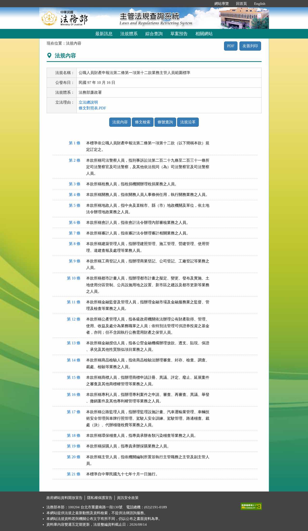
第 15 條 (73, 377)
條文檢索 (142, 122)
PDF (230, 46)
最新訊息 (104, 33)
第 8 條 (74, 244)
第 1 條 (74, 143)
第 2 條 (74, 160)
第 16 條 (73, 394)
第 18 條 (73, 435)
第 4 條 (74, 194)
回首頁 (241, 4)
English (259, 4)
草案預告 (179, 33)
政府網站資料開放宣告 (64, 498)
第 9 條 (74, 261)
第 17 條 (73, 412)
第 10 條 (73, 278)
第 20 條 (73, 457)
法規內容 (120, 122)
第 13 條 (73, 343)
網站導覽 (221, 4)
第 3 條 (74, 184)
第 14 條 (73, 360)
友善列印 (250, 46)
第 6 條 (74, 222)
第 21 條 (73, 474)
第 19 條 (73, 446)
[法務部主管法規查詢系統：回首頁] (77, 18)
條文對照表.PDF (92, 108)
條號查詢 (165, 122)
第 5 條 (74, 205)
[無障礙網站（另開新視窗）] (251, 505)
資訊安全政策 (128, 498)
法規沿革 (188, 122)
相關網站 (204, 33)
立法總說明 (88, 102)
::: (205, 4)
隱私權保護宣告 (99, 498)
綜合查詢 (154, 33)
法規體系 (129, 33)
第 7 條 (74, 233)
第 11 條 (73, 302)
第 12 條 (73, 319)
